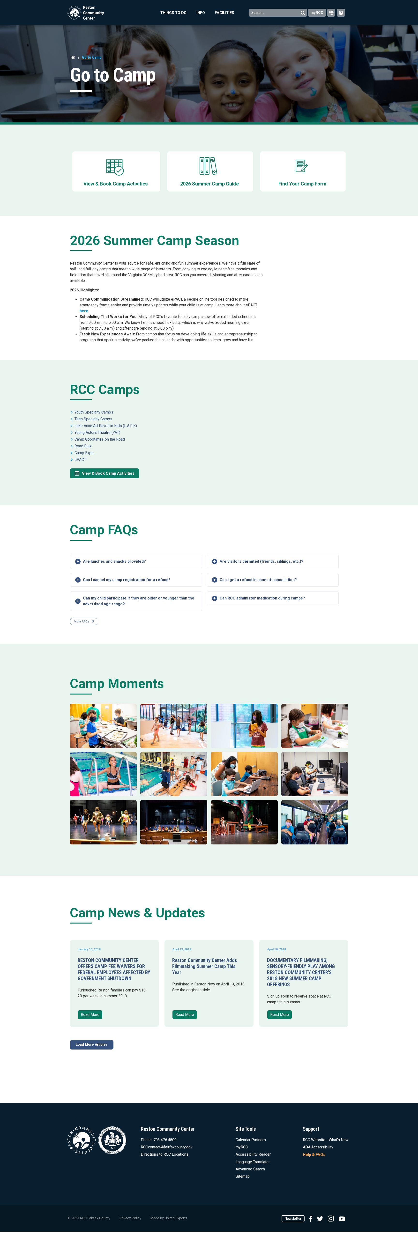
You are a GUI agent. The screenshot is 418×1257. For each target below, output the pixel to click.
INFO (200, 12)
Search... (258, 12)
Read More (90, 1014)
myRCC (317, 12)
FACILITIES (224, 12)
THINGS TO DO (173, 12)
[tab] (136, 561)
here (84, 311)
